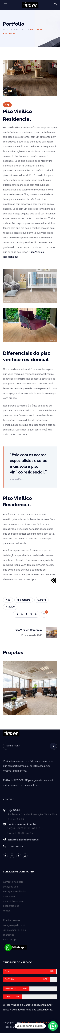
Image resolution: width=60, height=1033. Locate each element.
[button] (55, 5)
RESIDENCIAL (23, 600)
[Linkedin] (18, 855)
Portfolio (20, 30)
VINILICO (10, 607)
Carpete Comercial (24, 669)
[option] (30, 690)
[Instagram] (25, 855)
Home (6, 30)
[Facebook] (12, 855)
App (7, 105)
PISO (8, 600)
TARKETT (41, 600)
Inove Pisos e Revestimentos (36, 1022)
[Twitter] (5, 855)
